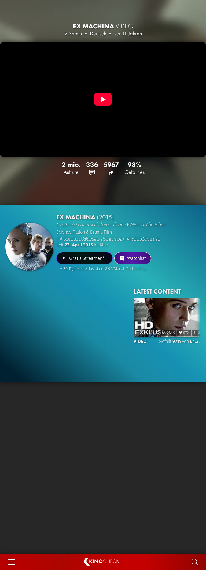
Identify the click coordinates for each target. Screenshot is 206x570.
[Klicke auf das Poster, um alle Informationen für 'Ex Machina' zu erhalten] (29, 247)
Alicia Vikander (146, 238)
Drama (96, 232)
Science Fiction (70, 232)
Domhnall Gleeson (81, 238)
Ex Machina (103, 26)
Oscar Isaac (111, 238)
